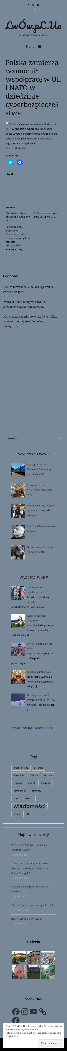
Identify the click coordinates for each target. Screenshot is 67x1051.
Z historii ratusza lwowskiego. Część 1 (32, 905)
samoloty (36, 791)
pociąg (31, 783)
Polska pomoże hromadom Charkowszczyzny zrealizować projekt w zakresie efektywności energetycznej (18, 238)
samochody (19, 790)
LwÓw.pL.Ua (33, 25)
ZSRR (28, 814)
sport (16, 798)
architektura (20, 767)
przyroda (45, 783)
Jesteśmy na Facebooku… (34, 728)
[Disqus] (33, 385)
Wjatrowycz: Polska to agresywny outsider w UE (18, 216)
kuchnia (48, 775)
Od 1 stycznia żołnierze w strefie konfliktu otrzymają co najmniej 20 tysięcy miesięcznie (30, 321)
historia (34, 775)
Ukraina (29, 798)
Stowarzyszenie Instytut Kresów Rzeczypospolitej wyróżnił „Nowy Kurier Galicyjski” (30, 868)
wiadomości (29, 806)
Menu (30, 46)
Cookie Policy (12, 1036)
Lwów (18, 783)
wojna (16, 814)
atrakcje (38, 767)
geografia (18, 775)
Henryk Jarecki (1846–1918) (26, 918)
